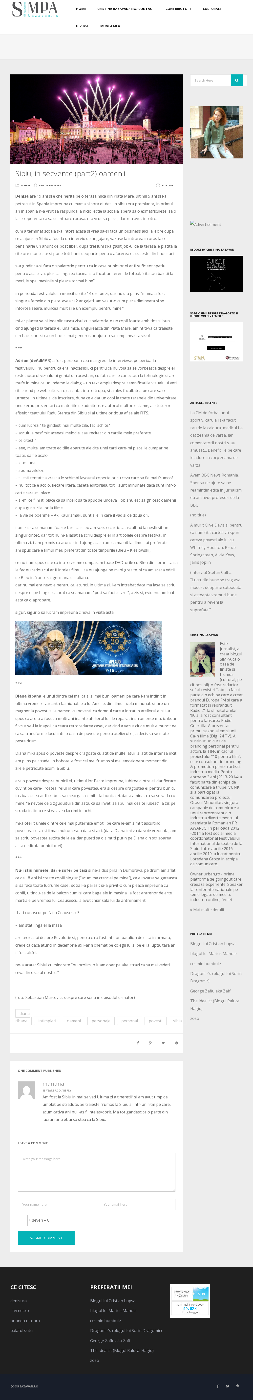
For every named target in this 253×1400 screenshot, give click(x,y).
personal (129, 1021)
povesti (155, 1021)
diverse (25, 185)
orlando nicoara (25, 1320)
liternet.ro (19, 1310)
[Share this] (138, 1043)
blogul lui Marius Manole (213, 953)
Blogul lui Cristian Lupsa (212, 943)
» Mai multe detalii (207, 909)
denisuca (18, 1300)
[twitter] (228, 1386)
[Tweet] (163, 1043)
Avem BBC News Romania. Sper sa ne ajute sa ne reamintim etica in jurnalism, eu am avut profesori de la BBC (216, 490)
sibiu (177, 1021)
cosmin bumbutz (205, 963)
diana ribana (22, 1017)
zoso (194, 1018)
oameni (74, 1021)
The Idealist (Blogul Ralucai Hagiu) (122, 1350)
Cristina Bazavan (50, 185)
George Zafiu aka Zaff (210, 991)
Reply (67, 1090)
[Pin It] (176, 1043)
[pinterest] (237, 1386)
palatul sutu (21, 1330)
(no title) (198, 515)
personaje (101, 1021)
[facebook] (218, 1386)
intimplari (47, 1021)
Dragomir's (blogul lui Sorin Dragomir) (126, 1330)
